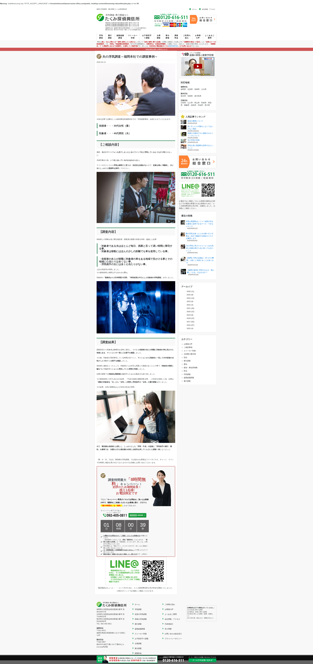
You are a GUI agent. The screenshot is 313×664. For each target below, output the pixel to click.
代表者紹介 (169, 624)
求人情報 (168, 629)
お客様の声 (198, 36)
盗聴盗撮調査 (120, 36)
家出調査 (167, 36)
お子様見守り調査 (147, 36)
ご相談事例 (188, 347)
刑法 (185, 357)
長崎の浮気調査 (141, 619)
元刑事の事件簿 (190, 354)
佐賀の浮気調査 (141, 614)
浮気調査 (101, 36)
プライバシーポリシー (173, 639)
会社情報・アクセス (208, 9)
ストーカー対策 (133, 36)
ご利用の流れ (187, 36)
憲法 (185, 364)
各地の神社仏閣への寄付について (156, 49)
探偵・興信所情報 (190, 368)
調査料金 (176, 36)
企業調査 (159, 36)
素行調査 (110, 36)
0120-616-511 (173, 46)
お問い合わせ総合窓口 (173, 634)
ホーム (194, 9)
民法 (185, 371)
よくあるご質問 (209, 36)
